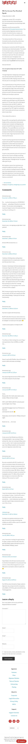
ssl (21, 184)
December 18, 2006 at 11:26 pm (10, 336)
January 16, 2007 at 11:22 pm (9, 389)
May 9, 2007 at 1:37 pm (8, 489)
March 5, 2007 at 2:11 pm (8, 458)
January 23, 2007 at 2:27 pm (9, 433)
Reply (3, 214)
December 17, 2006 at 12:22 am (10, 308)
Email (4, 636)
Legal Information (14, 698)
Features (14, 672)
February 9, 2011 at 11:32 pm (9, 556)
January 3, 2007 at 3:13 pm (9, 355)
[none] (14, 728)
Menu (25, 2)
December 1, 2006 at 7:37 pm (9, 238)
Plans (14, 675)
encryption (10, 184)
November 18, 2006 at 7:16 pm (9, 221)
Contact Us (14, 716)
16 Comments (7, 182)
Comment (5, 608)
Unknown (4, 512)
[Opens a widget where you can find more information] (21, 741)
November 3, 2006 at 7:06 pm (9, 198)
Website (4, 644)
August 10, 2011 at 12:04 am (9, 580)
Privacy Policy (14, 701)
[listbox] (14, 728)
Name (4, 628)
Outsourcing (14, 684)
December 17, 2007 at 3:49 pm (9, 514)
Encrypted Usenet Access (16, 29)
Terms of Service (14, 681)
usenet (24, 184)
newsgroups (17, 184)
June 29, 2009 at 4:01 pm (8, 535)
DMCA (14, 704)
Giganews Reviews (14, 678)
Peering (14, 687)
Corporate (14, 695)
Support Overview (14, 713)
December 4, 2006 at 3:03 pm (9, 254)
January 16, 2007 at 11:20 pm (9, 372)
